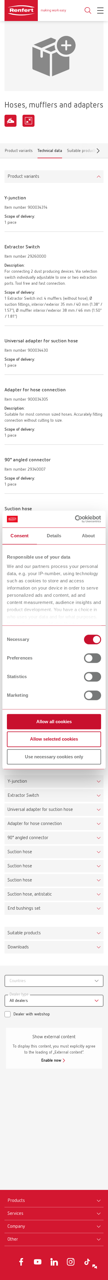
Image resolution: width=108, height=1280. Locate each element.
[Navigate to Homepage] (35, 10)
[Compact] (28, 121)
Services (15, 1213)
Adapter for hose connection (35, 823)
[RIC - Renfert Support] (95, 1267)
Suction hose (20, 852)
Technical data (50, 152)
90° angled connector (28, 838)
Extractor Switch (23, 795)
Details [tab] (54, 535)
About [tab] (88, 535)
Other (13, 1239)
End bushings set (24, 908)
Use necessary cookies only (54, 756)
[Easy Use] (10, 121)
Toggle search (88, 11)
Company (16, 1226)
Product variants (18, 152)
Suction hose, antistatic (30, 894)
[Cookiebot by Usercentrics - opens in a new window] (76, 519)
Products (16, 1200)
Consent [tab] (19, 535)
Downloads (18, 947)
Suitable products (24, 933)
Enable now (51, 1060)
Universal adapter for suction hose (40, 809)
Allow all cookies (54, 721)
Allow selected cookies (54, 739)
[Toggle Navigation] (100, 10)
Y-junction (17, 781)
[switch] (92, 658)
